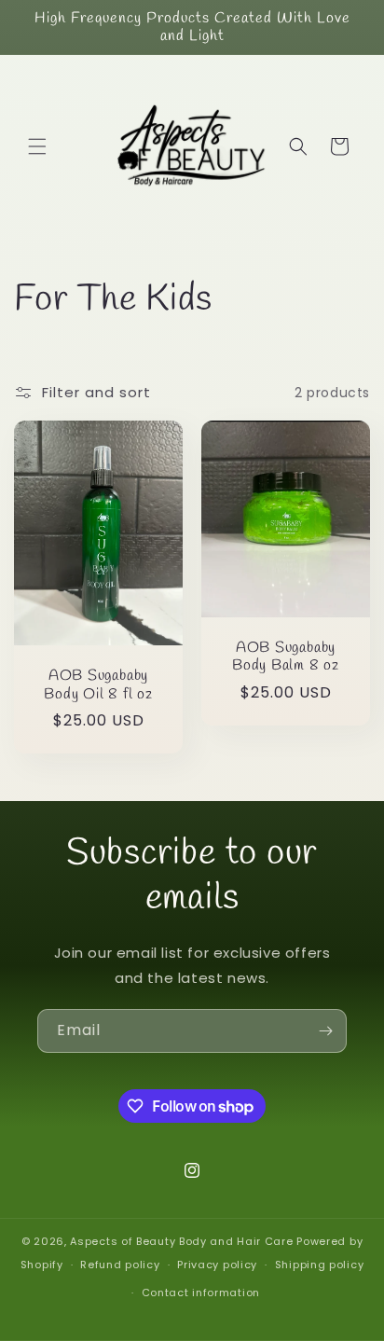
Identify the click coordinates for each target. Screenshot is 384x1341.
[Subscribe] (325, 1031)
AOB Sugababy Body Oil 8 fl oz (98, 685)
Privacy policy (217, 1264)
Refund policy (119, 1264)
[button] (37, 146)
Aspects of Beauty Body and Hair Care (183, 1241)
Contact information (201, 1292)
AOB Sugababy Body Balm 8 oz (285, 657)
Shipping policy (319, 1264)
